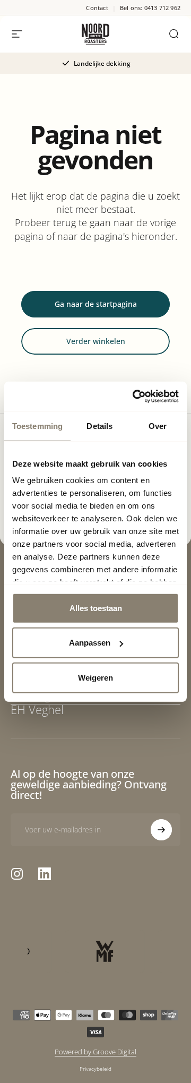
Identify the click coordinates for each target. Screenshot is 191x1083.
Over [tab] (158, 425)
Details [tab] (99, 425)
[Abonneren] (161, 829)
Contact (97, 8)
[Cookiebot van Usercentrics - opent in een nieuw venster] (135, 396)
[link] (95, 702)
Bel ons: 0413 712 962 (150, 8)
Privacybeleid (95, 1068)
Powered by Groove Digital (95, 1051)
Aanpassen (89, 642)
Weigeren (95, 677)
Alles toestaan (96, 607)
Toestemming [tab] (37, 425)
